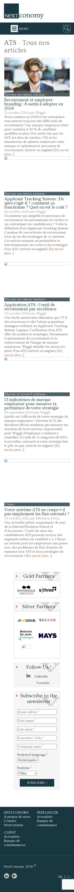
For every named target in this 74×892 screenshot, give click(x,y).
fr (68, 877)
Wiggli (40, 113)
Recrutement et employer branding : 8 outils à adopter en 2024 (33, 104)
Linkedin (41, 676)
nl (60, 877)
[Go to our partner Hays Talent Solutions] (47, 635)
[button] (37, 75)
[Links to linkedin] (7, 876)
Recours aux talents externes (25, 94)
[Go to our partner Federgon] (26, 635)
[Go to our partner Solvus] (47, 620)
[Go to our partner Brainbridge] (26, 590)
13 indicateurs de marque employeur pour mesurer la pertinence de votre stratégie (31, 404)
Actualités (44, 817)
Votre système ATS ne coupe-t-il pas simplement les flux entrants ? (36, 511)
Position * (24, 768)
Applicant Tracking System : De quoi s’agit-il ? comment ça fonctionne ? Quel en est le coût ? (36, 203)
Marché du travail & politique (25, 394)
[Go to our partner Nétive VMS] (26, 650)
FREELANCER (47, 812)
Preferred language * (32, 755)
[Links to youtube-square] (15, 876)
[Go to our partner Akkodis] (26, 620)
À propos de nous (17, 817)
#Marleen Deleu (47, 518)
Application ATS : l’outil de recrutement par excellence (30, 307)
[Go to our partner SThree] (47, 590)
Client (9, 504)
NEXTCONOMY (16, 812)
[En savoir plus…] (39, 556)
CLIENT (10, 832)
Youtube (42, 683)
